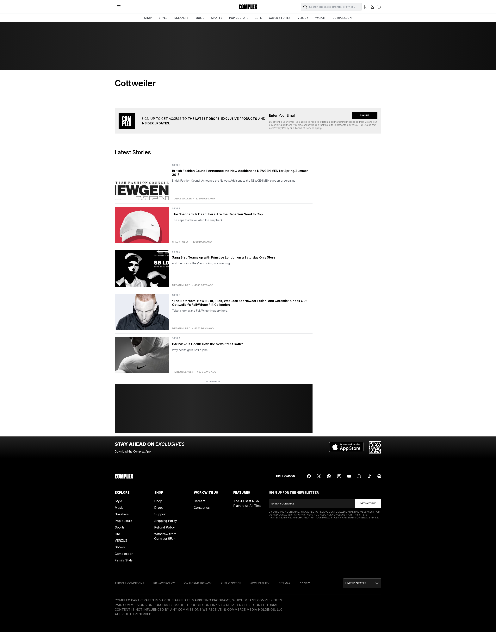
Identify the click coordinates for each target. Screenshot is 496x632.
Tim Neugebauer (182, 372)
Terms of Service (304, 128)
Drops (158, 508)
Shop (158, 501)
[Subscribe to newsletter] (368, 503)
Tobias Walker (182, 198)
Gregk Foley (180, 242)
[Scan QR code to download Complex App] (375, 447)
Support (160, 514)
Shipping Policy (165, 521)
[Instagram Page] (339, 476)
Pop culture (123, 521)
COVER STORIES (279, 17)
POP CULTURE (238, 17)
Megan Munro (181, 285)
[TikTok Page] (369, 476)
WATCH (320, 17)
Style (118, 501)
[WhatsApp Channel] (329, 476)
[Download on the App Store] (346, 447)
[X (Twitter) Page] (319, 476)
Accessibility (260, 583)
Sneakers (122, 514)
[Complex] (248, 6)
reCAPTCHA (359, 124)
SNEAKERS (181, 17)
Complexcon (124, 554)
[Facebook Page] (309, 476)
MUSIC (199, 17)
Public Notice (231, 583)
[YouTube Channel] (349, 476)
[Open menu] (118, 7)
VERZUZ (303, 17)
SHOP (148, 17)
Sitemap (284, 583)
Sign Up (364, 115)
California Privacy (198, 583)
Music (119, 508)
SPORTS (216, 17)
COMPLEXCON (342, 17)
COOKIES (305, 583)
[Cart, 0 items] (379, 6)
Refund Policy (164, 527)
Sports (120, 527)
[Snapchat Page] (359, 476)
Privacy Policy (281, 128)
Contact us (202, 508)
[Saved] (365, 7)
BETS (258, 17)
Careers (199, 501)
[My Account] (372, 6)
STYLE (162, 17)
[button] (362, 583)
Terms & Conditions (129, 583)
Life (117, 534)
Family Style (124, 560)
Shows (120, 547)
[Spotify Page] (379, 476)
